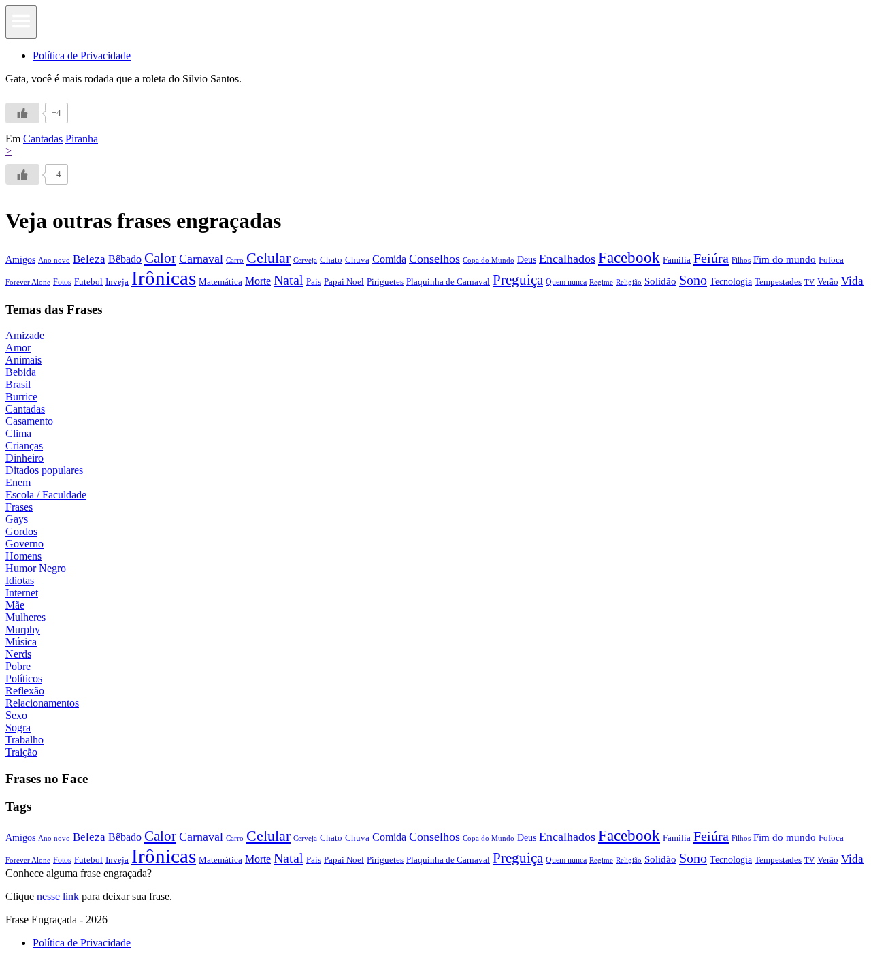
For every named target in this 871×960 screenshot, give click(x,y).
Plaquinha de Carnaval (448, 281)
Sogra (18, 727)
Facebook (629, 257)
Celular (268, 258)
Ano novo (54, 260)
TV (809, 282)
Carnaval (201, 259)
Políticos (23, 678)
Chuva (357, 260)
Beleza (89, 259)
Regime (601, 282)
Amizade (24, 335)
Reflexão (24, 691)
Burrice (21, 396)
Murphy (22, 629)
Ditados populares (44, 470)
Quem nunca (566, 282)
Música (21, 641)
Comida (389, 259)
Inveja (117, 281)
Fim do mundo (784, 259)
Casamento (29, 421)
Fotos (62, 282)
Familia (677, 260)
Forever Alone (27, 282)
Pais (313, 282)
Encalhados (567, 259)
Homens (23, 556)
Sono (693, 279)
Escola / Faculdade (45, 494)
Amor (18, 347)
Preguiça (518, 280)
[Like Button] (22, 113)
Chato (331, 260)
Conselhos (434, 259)
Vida (852, 280)
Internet (21, 592)
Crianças (24, 445)
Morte (258, 281)
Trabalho (24, 740)
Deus (526, 260)
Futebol (88, 281)
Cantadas (43, 138)
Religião (629, 282)
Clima (18, 433)
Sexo (16, 715)
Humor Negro (35, 568)
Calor (160, 258)
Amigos (20, 259)
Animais (23, 360)
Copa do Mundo (488, 260)
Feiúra (711, 258)
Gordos (21, 531)
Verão (827, 282)
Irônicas (163, 278)
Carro (235, 260)
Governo (24, 543)
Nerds (18, 654)
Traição (21, 752)
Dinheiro (24, 458)
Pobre (18, 666)
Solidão (660, 281)
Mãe (14, 605)
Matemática (220, 281)
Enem (18, 482)
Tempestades (778, 282)
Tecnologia (731, 281)
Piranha (81, 138)
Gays (16, 519)
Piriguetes (385, 281)
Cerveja (305, 260)
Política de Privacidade (82, 55)
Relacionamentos (42, 703)
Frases (19, 507)
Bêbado (125, 259)
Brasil (18, 384)
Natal (288, 279)
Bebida (20, 372)
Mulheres (25, 617)
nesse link (58, 896)
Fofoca (831, 260)
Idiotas (19, 580)
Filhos (741, 260)
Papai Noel (344, 281)
